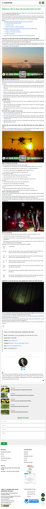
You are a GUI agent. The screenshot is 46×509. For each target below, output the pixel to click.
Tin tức (25, 458)
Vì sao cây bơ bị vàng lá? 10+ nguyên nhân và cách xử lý (21, 389)
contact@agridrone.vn (8, 502)
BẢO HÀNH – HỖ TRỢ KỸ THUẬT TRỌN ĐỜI (10, 471)
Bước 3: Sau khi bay (10, 33)
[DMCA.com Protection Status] (5, 505)
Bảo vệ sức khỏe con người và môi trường (14, 26)
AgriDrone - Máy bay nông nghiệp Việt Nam (19, 343)
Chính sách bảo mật (31, 491)
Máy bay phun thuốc (28, 462)
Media (2, 454)
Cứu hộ (2, 456)
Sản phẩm (26, 454)
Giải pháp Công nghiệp (5, 458)
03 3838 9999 (6, 499)
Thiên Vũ (23, 367)
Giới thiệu (26, 452)
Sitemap (29, 496)
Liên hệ (25, 460)
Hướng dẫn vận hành (28, 456)
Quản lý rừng (3, 460)
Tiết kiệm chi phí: (9, 24)
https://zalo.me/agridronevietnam (14, 345)
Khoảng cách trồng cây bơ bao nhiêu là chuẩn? (20, 406)
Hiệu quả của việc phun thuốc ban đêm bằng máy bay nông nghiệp (18, 21)
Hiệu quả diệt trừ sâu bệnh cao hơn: (13, 23)
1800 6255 (12, 500)
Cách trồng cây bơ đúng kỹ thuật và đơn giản (19, 411)
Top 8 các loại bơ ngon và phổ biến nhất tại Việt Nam (21, 400)
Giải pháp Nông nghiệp (6, 452)
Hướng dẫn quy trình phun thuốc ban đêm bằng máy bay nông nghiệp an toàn (20, 28)
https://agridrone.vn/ (13, 340)
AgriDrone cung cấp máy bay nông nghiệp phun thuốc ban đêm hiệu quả (19, 35)
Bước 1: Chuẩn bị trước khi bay (12, 29)
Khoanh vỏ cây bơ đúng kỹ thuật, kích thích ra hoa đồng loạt (22, 395)
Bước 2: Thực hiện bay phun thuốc (13, 31)
